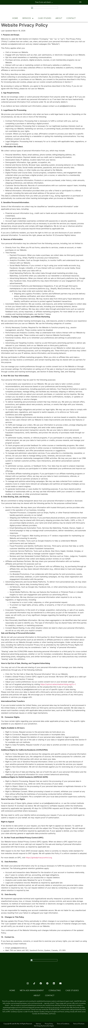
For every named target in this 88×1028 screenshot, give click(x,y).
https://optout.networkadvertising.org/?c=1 (58, 684)
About (58, 18)
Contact (71, 18)
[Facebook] (41, 983)
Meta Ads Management (32, 990)
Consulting (55, 990)
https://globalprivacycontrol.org (38, 857)
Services (26, 18)
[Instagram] (28, 983)
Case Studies (44, 18)
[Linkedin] (54, 983)
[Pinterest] (47, 983)
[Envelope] (60, 983)
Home (15, 18)
